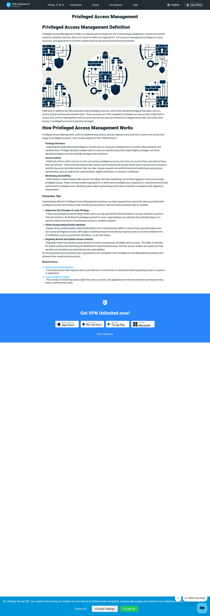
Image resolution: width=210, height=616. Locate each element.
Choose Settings (105, 608)
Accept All (129, 608)
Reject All (80, 608)
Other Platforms (105, 334)
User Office (195, 5)
